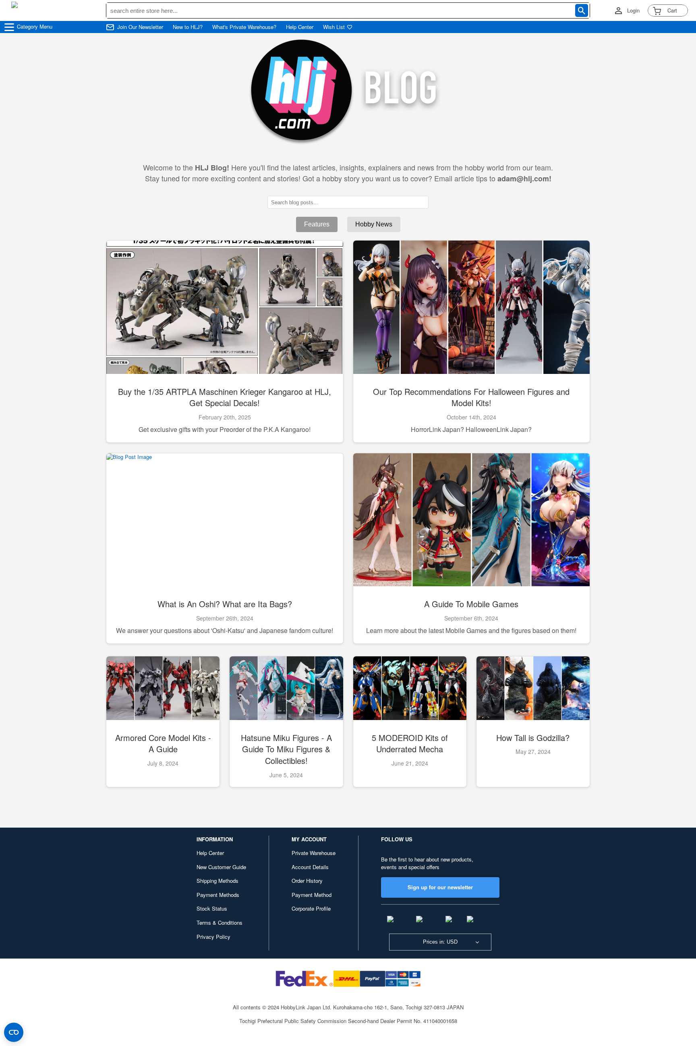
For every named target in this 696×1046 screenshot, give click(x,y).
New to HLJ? (188, 27)
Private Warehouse (314, 853)
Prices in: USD (440, 942)
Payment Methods (218, 895)
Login (633, 10)
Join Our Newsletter (140, 27)
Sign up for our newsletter (440, 887)
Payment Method (311, 895)
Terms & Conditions (219, 922)
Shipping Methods (217, 880)
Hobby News (373, 224)
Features (316, 224)
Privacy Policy (213, 936)
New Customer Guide (221, 867)
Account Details (310, 867)
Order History (307, 880)
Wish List (334, 27)
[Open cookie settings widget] (13, 1032)
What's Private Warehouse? (244, 27)
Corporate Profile (311, 908)
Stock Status (212, 908)
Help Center (299, 27)
